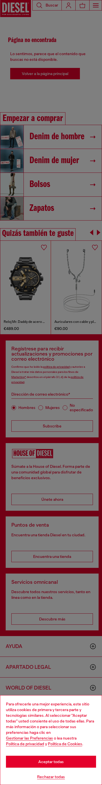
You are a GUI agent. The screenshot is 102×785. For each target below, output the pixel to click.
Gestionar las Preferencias (29, 738)
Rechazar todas (51, 776)
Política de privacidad (25, 744)
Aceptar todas (51, 761)
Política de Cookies (65, 744)
